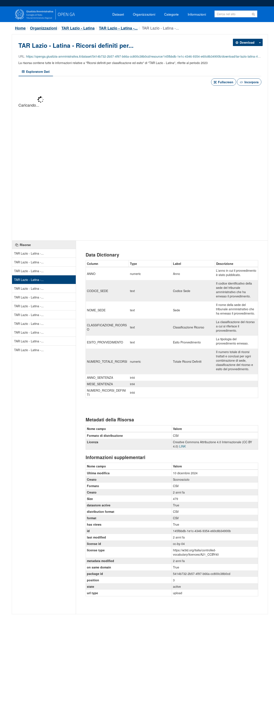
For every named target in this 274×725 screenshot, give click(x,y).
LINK (182, 446)
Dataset (118, 14)
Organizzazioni (144, 14)
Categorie (171, 14)
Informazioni (197, 14)
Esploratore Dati (37, 71)
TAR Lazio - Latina (78, 28)
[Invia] (253, 13)
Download (247, 42)
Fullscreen (225, 82)
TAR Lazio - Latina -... (118, 28)
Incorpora (251, 82)
